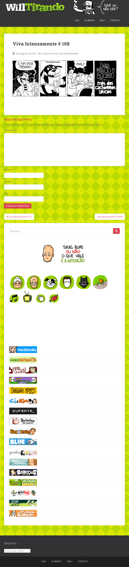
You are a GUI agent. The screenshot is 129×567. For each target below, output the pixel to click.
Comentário (10, 130)
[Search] (116, 231)
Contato (115, 20)
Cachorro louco (50, 53)
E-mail (8, 181)
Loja (77, 20)
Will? (102, 20)
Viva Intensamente (68, 53)
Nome (8, 169)
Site (6, 193)
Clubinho (89, 20)
